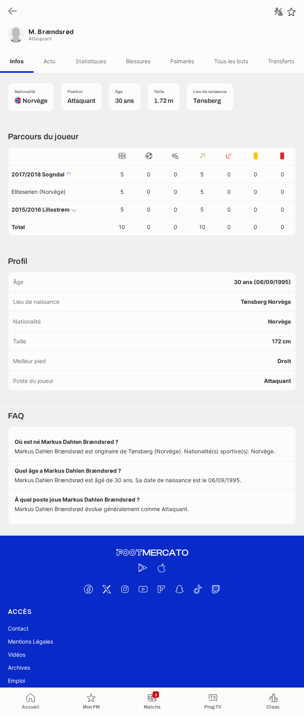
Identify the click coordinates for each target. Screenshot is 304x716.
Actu (49, 61)
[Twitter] (106, 589)
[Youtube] (143, 589)
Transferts (281, 61)
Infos (17, 61)
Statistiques (91, 61)
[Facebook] (88, 589)
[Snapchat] (179, 589)
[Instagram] (125, 589)
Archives (19, 667)
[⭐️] (291, 12)
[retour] (12, 11)
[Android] (143, 568)
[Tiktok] (197, 589)
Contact (18, 628)
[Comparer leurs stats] (278, 12)
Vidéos (16, 654)
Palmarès (182, 61)
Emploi (16, 680)
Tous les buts (231, 61)
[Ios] (161, 568)
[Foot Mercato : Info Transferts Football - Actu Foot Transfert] (152, 552)
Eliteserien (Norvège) (38, 191)
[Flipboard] (161, 589)
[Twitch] (216, 589)
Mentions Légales (30, 641)
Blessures (138, 61)
